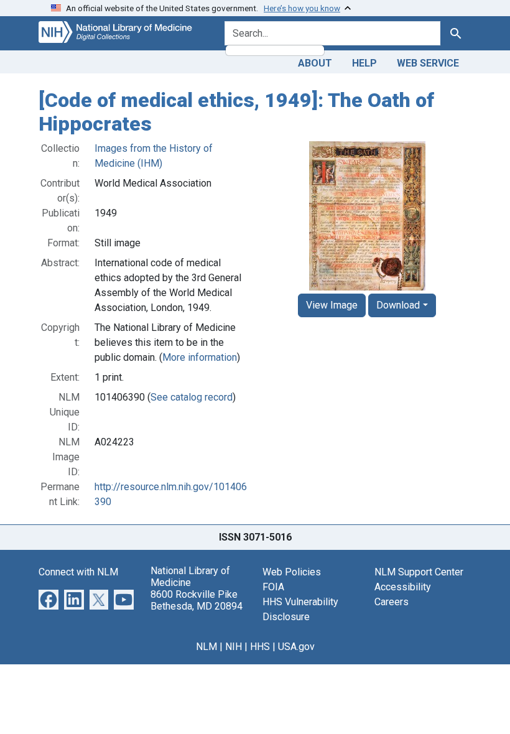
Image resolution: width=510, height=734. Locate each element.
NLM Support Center (418, 572)
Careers (391, 602)
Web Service (428, 63)
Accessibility (402, 587)
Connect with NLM (78, 572)
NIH (233, 647)
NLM (206, 647)
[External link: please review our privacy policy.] (48, 599)
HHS (260, 647)
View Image (332, 305)
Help (364, 63)
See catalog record (192, 397)
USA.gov (296, 647)
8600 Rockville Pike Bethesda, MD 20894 (197, 600)
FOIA (273, 587)
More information (199, 357)
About (315, 63)
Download (398, 305)
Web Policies (291, 572)
